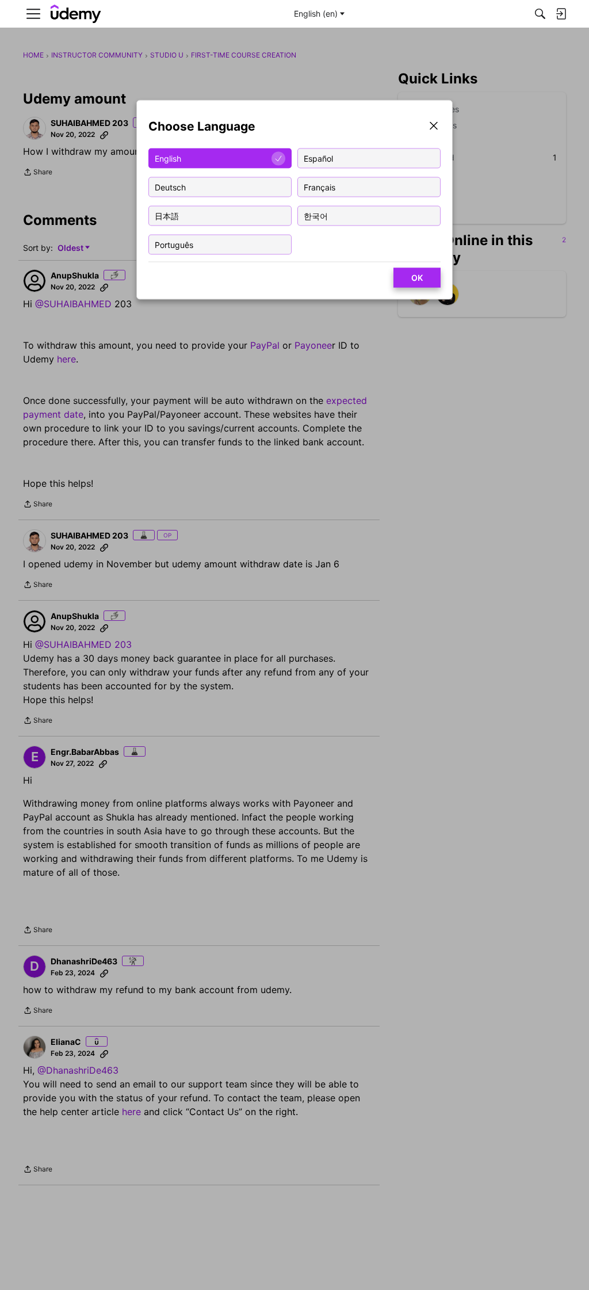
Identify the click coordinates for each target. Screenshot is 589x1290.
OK (417, 278)
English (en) (316, 13)
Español (318, 158)
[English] (76, 14)
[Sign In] (560, 13)
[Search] (540, 13)
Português (174, 244)
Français (319, 187)
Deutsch (170, 187)
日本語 (167, 215)
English (168, 158)
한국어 (316, 215)
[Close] (434, 127)
